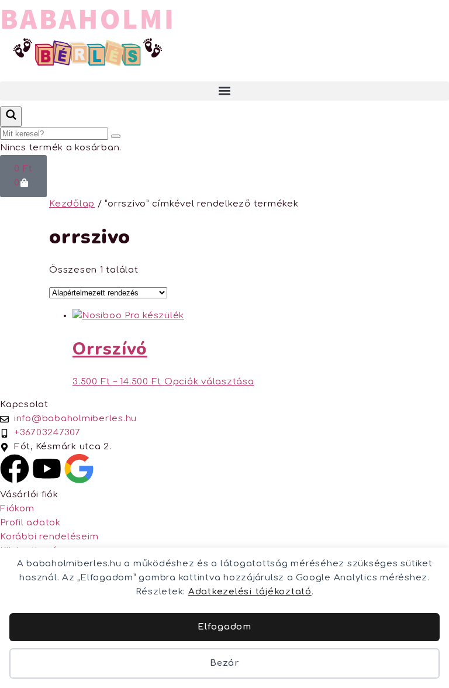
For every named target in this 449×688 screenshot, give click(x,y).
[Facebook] (14, 468)
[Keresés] (11, 116)
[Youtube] (46, 468)
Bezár (224, 663)
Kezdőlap (72, 204)
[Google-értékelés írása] (79, 468)
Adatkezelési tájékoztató (250, 592)
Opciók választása (209, 382)
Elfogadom (224, 627)
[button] (224, 91)
